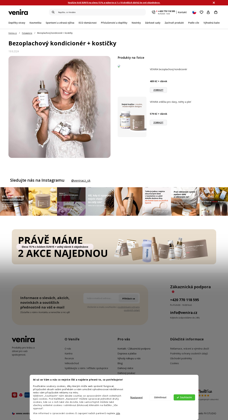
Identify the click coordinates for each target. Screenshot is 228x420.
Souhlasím (186, 397)
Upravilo (205, 413)
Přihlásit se (209, 12)
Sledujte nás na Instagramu (37, 180)
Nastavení (136, 397)
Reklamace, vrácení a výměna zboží (189, 348)
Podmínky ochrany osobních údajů (189, 353)
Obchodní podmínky (181, 358)
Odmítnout (160, 397)
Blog (120, 363)
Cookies (174, 363)
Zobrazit (158, 90)
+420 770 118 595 (166, 11)
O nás (68, 348)
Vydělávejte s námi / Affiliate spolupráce (86, 368)
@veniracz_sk (80, 180)
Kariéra (68, 353)
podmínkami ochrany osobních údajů (129, 308)
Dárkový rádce (125, 368)
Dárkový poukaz (126, 373)
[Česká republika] (194, 12)
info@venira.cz (183, 312)
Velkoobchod (72, 363)
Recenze (69, 358)
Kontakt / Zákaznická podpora (133, 348)
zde (118, 413)
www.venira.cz (25, 413)
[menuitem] (17, 22)
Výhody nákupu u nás (129, 358)
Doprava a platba (126, 353)
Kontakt (182, 12)
